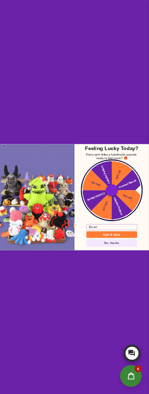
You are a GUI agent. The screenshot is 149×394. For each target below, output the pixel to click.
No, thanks (111, 242)
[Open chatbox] (132, 353)
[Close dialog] (4, 145)
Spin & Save (111, 234)
